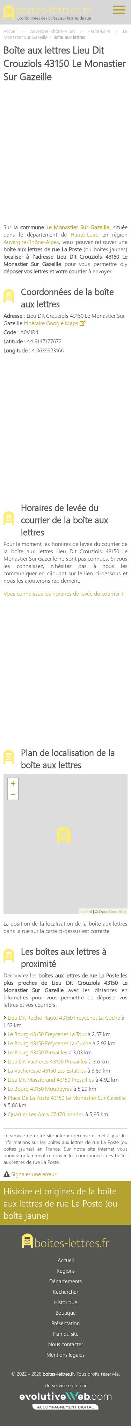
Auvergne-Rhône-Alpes (31, 241)
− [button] (13, 794)
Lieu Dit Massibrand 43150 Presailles (51, 1079)
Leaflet (86, 911)
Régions (66, 1270)
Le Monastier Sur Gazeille (78, 227)
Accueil (66, 1260)
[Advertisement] (65, 152)
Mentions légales (65, 1354)
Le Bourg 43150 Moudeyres (40, 1088)
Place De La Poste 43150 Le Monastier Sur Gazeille (67, 1097)
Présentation (65, 1323)
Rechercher (65, 1291)
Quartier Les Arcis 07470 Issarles (46, 1114)
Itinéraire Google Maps (52, 322)
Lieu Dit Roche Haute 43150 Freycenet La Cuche (64, 1017)
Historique (65, 1302)
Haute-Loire (85, 234)
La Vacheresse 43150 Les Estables (47, 1070)
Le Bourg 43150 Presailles (37, 1052)
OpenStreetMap (112, 911)
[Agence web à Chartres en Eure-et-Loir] (65, 1400)
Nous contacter (65, 1344)
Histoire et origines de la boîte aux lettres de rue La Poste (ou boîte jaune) (60, 1203)
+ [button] (13, 783)
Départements (65, 1281)
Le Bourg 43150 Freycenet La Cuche (49, 1043)
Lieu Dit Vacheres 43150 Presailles (47, 1061)
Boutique (66, 1312)
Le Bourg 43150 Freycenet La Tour (47, 1034)
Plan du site (66, 1333)
